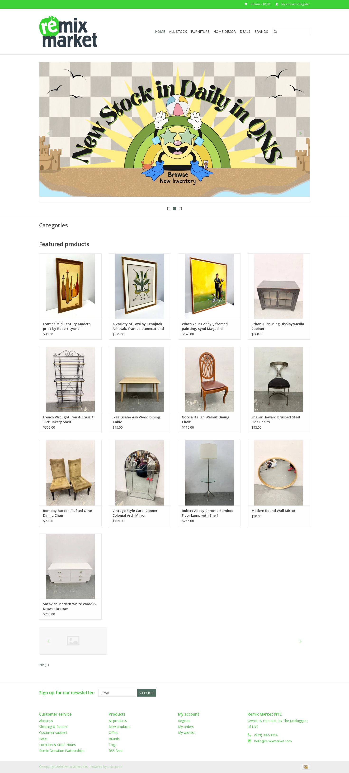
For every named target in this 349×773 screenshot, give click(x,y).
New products (119, 726)
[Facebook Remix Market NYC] (289, 693)
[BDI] (73, 640)
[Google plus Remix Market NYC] (297, 693)
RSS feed (116, 750)
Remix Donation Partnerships (61, 750)
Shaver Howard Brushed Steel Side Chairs (275, 419)
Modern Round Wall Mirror (273, 510)
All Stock (178, 31)
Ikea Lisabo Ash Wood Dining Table (136, 419)
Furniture (200, 31)
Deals (245, 31)
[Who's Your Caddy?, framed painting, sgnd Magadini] (209, 286)
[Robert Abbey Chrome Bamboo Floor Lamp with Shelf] (209, 472)
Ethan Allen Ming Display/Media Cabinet (277, 326)
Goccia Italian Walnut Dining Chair (205, 419)
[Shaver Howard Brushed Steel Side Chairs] (279, 379)
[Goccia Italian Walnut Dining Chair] (209, 379)
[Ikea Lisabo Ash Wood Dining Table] (140, 379)
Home (160, 31)
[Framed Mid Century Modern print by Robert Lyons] (70, 286)
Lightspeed (114, 767)
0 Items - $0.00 (260, 4)
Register (184, 720)
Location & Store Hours (57, 744)
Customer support (53, 732)
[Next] (300, 133)
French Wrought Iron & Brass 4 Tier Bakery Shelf (68, 419)
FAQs (43, 738)
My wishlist (186, 732)
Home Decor (224, 31)
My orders (186, 726)
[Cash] (305, 766)
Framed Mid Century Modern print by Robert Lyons (67, 326)
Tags (112, 744)
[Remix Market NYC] (76, 31)
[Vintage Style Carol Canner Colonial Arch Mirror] (140, 472)
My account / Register (295, 4)
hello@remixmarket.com (273, 741)
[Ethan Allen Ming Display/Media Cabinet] (279, 286)
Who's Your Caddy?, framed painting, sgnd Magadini (205, 326)
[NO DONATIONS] (174, 129)
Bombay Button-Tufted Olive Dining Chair (67, 513)
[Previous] (48, 133)
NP (44, 664)
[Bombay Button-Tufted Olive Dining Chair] (70, 472)
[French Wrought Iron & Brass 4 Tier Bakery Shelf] (70, 379)
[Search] (275, 31)
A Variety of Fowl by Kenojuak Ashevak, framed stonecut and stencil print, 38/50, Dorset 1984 (139, 326)
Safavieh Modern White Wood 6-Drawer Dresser (70, 606)
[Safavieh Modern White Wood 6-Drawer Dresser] (70, 566)
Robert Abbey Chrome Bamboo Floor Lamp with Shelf (207, 513)
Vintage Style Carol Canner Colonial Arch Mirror (135, 513)
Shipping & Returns (53, 726)
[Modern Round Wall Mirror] (279, 472)
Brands (261, 31)
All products (118, 720)
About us (46, 720)
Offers (113, 732)
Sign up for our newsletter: (67, 692)
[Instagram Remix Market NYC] (306, 693)
